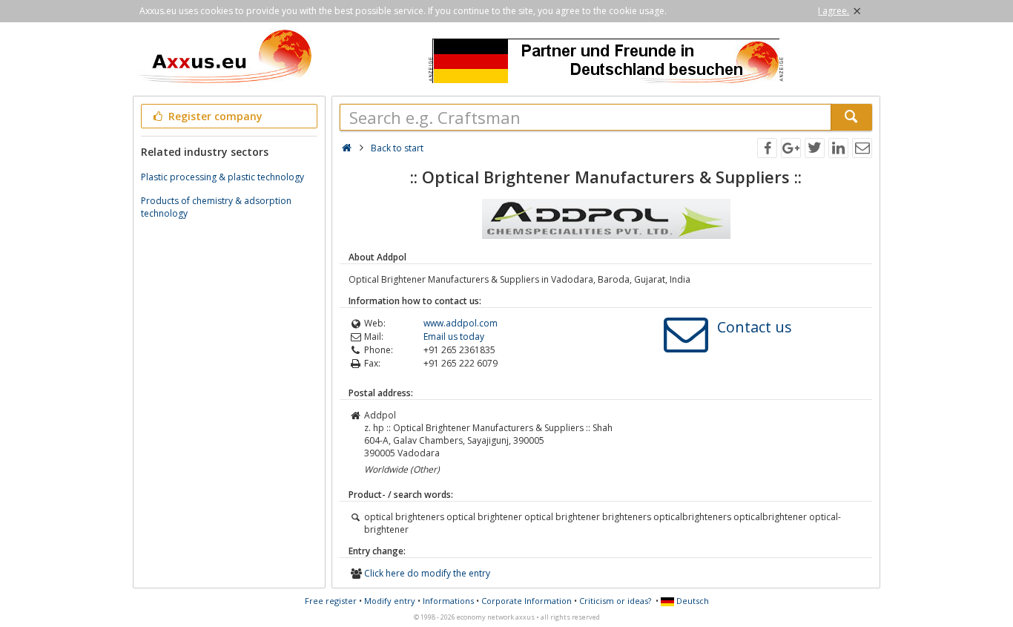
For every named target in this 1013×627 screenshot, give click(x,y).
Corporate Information (526, 600)
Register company (214, 116)
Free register (331, 600)
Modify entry (389, 600)
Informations (448, 600)
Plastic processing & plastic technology (222, 177)
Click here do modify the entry (427, 573)
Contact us (754, 327)
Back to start (397, 148)
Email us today (453, 336)
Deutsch (691, 600)
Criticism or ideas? (615, 600)
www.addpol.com (460, 323)
